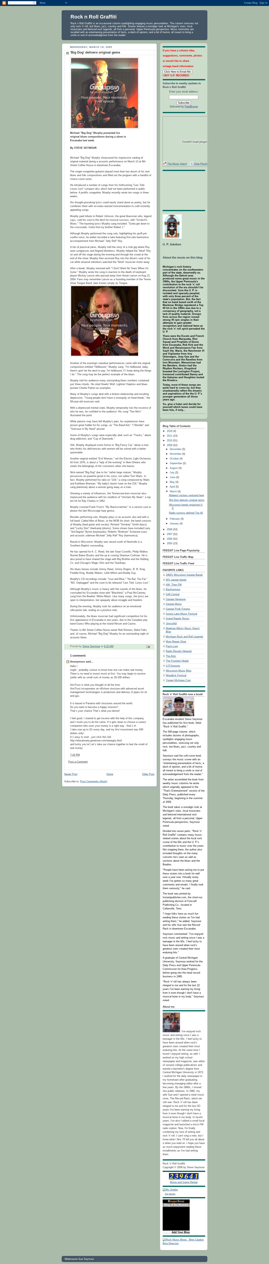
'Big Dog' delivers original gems (186, 500)
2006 (170, 539)
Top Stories (170, 1194)
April (173, 486)
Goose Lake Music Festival (181, 614)
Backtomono (173, 589)
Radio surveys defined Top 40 (186, 513)
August (174, 468)
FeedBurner (191, 106)
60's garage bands (176, 579)
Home (110, 774)
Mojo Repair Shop (176, 641)
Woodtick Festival (176, 675)
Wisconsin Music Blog (178, 670)
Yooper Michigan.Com (178, 680)
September (176, 463)
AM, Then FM (174, 584)
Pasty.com (172, 646)
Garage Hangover (176, 599)
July (172, 472)
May (172, 482)
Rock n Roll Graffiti (93, 17)
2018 (170, 431)
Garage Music (174, 604)
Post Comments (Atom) (93, 781)
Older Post (148, 774)
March (174, 491)
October (175, 458)
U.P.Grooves (173, 665)
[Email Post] (147, 646)
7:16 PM (75, 755)
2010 (170, 440)
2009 (170, 445)
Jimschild (171, 623)
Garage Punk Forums (178, 609)
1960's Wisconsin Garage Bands (184, 575)
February (175, 518)
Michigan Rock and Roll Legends (184, 636)
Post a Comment (78, 761)
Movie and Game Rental (184, 1182)
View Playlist (201, 164)
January (175, 523)
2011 (170, 435)
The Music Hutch (177, 164)
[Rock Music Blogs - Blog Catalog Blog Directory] (184, 1243)
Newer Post (70, 774)
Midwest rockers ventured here (186, 495)
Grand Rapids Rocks (177, 618)
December (176, 449)
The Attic (171, 656)
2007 (170, 534)
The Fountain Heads (177, 661)
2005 (170, 543)
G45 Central (172, 594)
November (176, 454)
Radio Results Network (179, 651)
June (173, 477)
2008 (170, 529)
